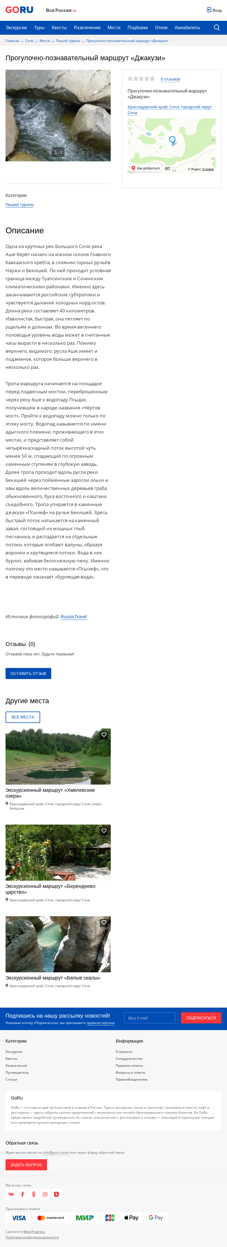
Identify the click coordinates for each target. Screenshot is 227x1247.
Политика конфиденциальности (32, 1237)
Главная (12, 40)
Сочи (29, 40)
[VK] (11, 1194)
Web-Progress (34, 1231)
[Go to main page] (19, 10)
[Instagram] (45, 1194)
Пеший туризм (68, 40)
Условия (208, 169)
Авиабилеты (187, 27)
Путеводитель (17, 1072)
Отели (161, 27)
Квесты (59, 27)
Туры (39, 27)
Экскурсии (16, 27)
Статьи (11, 1079)
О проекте (124, 1051)
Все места (23, 717)
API (167, 168)
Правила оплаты (129, 1065)
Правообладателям (132, 1079)
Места (114, 27)
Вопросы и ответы (130, 1072)
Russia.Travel (74, 616)
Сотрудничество (129, 1058)
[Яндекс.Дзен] (56, 1194)
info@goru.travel (56, 1152)
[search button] (216, 28)
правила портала (101, 1022)
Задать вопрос (26, 1165)
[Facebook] (22, 1194)
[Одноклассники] (34, 1194)
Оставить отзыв (28, 673)
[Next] (105, 115)
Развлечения (87, 27)
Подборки (138, 27)
